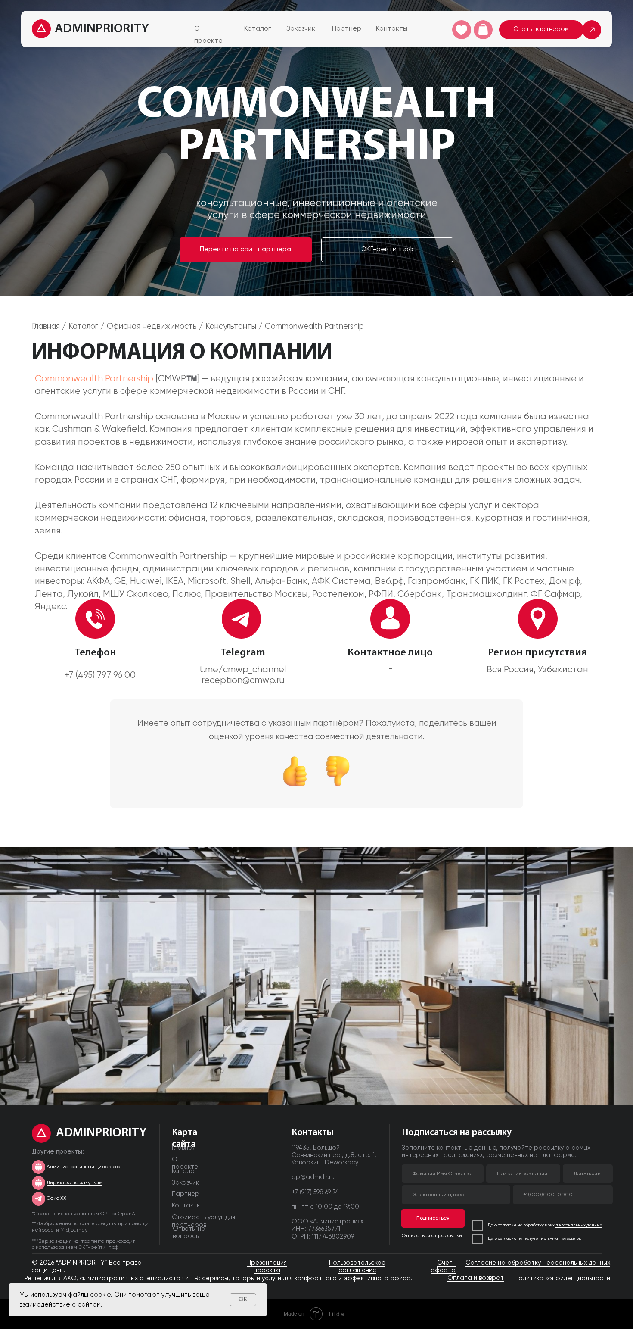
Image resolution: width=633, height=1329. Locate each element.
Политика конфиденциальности (562, 1279)
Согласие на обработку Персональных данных (537, 1263)
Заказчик (300, 28)
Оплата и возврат (475, 1278)
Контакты (391, 28)
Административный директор (83, 1167)
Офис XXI (57, 1198)
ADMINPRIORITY (102, 29)
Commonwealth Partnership (94, 379)
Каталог (257, 28)
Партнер (346, 28)
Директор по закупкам (74, 1182)
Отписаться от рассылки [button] (432, 1236)
